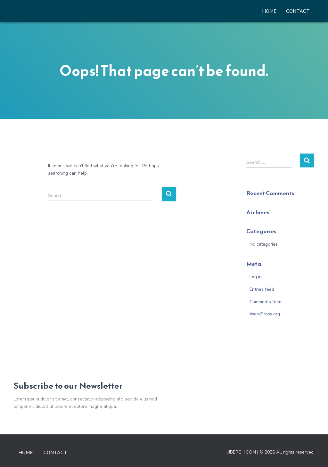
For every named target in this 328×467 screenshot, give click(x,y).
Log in (256, 277)
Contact (298, 11)
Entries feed (262, 289)
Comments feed (266, 302)
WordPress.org (265, 314)
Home (269, 11)
